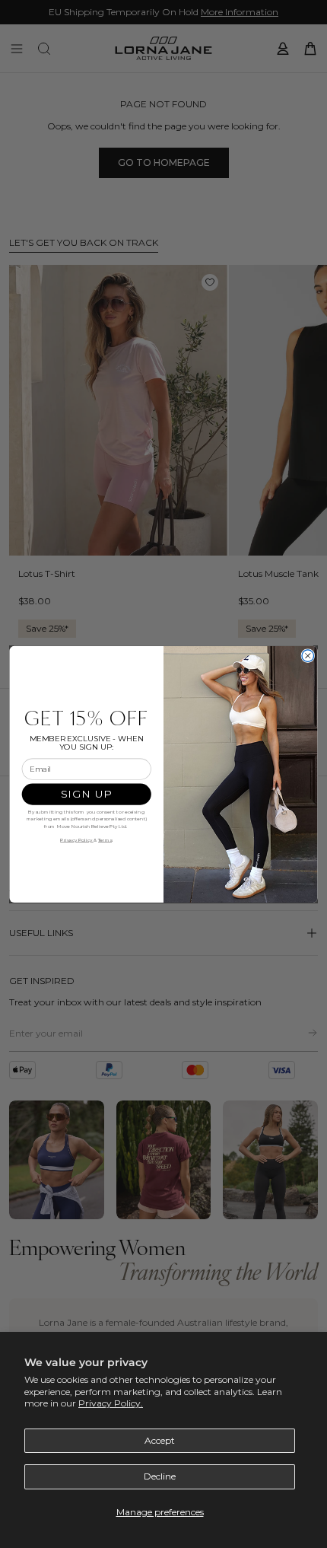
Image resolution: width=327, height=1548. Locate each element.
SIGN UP (87, 793)
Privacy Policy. (110, 1403)
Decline (160, 1476)
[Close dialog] (308, 656)
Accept (159, 1440)
